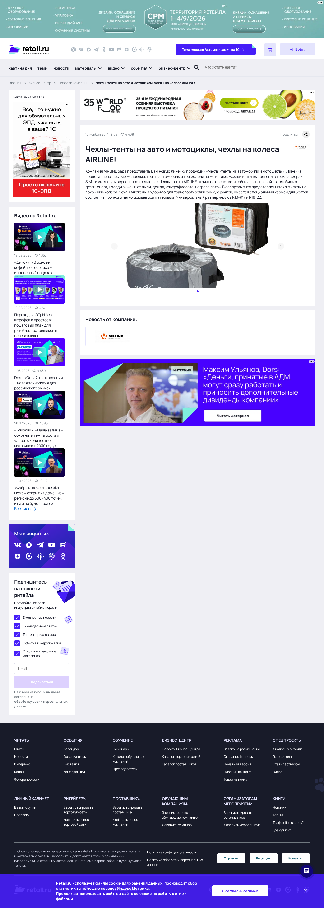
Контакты (295, 858)
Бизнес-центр (40, 82)
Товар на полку (235, 779)
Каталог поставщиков (179, 764)
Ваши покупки (25, 807)
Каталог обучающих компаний (128, 758)
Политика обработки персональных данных (175, 862)
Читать (21, 740)
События (73, 740)
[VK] (81, 49)
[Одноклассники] (104, 49)
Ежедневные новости (39, 617)
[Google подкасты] (141, 49)
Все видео (23, 508)
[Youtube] (111, 49)
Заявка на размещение (242, 749)
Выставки (71, 764)
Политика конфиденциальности (172, 852)
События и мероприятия (42, 643)
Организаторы (75, 756)
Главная (15, 82)
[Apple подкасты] (149, 49)
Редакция (263, 858)
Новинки (279, 807)
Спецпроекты (287, 740)
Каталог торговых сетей (181, 756)
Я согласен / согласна (240, 891)
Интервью (22, 764)
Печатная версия (237, 764)
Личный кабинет (31, 798)
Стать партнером (286, 764)
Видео (277, 771)
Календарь (72, 749)
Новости (21, 756)
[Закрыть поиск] (194, 72)
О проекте (231, 858)
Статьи (19, 749)
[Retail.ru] (36, 49)
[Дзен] (126, 49)
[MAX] (88, 49)
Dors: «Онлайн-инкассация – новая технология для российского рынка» (38, 383)
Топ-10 (278, 815)
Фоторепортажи (26, 779)
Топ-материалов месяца (42, 634)
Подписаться (42, 682)
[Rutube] (119, 49)
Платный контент (237, 771)
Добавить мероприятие (242, 825)
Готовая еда (282, 756)
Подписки (22, 815)
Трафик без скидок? (288, 822)
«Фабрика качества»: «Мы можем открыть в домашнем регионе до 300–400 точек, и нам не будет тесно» (39, 495)
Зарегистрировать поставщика (127, 809)
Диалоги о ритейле (288, 749)
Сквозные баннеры (238, 756)
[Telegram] (96, 49)
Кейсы (19, 771)
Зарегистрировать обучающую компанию (180, 814)
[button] (88, 68)
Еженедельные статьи (40, 626)
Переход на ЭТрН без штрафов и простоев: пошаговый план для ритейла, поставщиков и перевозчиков (35, 325)
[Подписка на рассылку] (73, 49)
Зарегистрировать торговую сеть (78, 809)
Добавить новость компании (127, 822)
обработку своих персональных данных (41, 703)
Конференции (74, 771)
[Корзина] (270, 49)
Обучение (123, 740)
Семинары (121, 749)
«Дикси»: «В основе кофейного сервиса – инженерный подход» (33, 267)
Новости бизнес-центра (181, 749)
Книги (279, 798)
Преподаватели (125, 769)
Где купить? (282, 830)
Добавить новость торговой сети (78, 822)
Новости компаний (73, 82)
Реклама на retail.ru (28, 97)
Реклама (233, 740)
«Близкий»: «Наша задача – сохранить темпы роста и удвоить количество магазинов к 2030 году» (38, 437)
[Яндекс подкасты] (134, 49)
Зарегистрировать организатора (238, 814)
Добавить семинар (177, 825)
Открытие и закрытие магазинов (39, 653)
